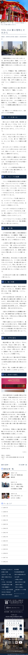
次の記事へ (22, 465)
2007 (4, 516)
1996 (4, 561)
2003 (4, 532)
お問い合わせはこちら (14, 607)
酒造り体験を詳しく (14, 639)
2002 (4, 536)
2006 (4, 520)
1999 (4, 549)
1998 (4, 553)
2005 (4, 524)
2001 (4, 541)
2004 (4, 528)
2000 (4, 545)
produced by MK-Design (14, 651)
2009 (4, 507)
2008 (4, 512)
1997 (4, 557)
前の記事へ (5, 465)
